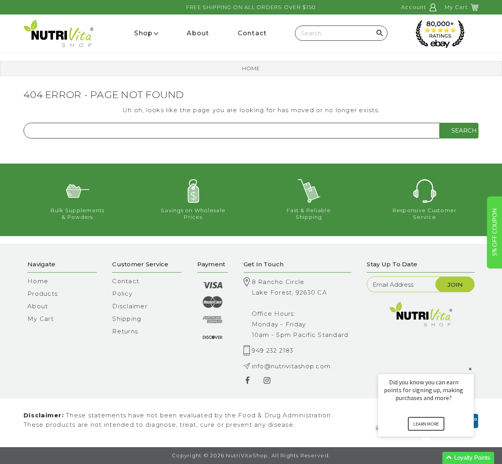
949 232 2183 (273, 350)
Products (42, 293)
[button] (435, 458)
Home (251, 68)
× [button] (470, 369)
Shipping (126, 318)
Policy (122, 293)
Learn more (426, 424)
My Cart (40, 318)
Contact (125, 281)
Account (414, 7)
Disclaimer (129, 306)
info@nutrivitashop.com (291, 366)
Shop (143, 33)
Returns (125, 331)
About (37, 306)
